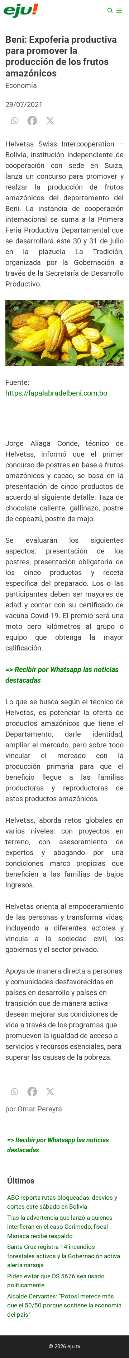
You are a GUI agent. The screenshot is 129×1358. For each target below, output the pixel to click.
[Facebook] (32, 120)
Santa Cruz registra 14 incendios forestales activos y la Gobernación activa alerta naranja (63, 1256)
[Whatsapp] (14, 120)
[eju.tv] (21, 11)
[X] (50, 120)
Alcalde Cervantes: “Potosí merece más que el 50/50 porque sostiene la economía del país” (64, 1305)
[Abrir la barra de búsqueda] (110, 11)
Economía (21, 85)
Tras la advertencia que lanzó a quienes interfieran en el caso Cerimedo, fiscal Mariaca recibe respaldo (60, 1227)
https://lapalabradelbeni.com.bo (56, 393)
